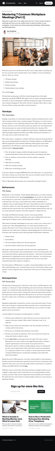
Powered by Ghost (48, 440)
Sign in (41, 3)
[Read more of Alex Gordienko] (4, 32)
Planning (8, 191)
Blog (25, 3)
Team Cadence (10, 115)
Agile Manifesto (29, 197)
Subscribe (48, 3)
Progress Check (10, 281)
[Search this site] (37, 3)
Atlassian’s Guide (18, 148)
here (12, 92)
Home (19, 3)
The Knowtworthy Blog (7, 440)
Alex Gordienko (11, 31)
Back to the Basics (7, 11)
